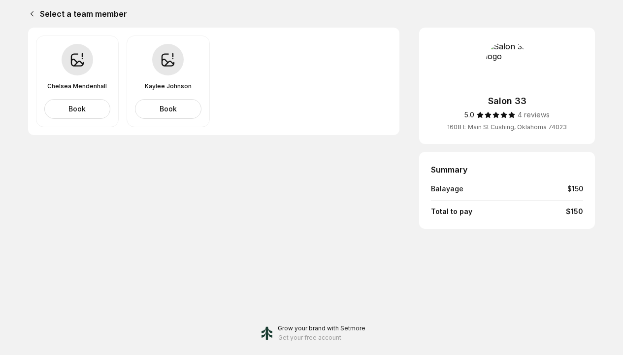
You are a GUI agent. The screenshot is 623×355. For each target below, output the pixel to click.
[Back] (30, 14)
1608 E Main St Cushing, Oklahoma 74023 (507, 127)
